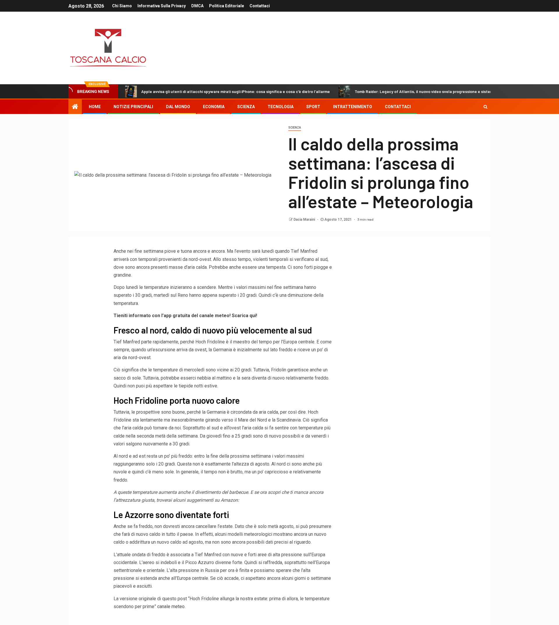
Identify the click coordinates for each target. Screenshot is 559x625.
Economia (213, 106)
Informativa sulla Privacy (161, 5)
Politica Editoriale (226, 5)
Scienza (294, 127)
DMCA (197, 5)
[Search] (485, 106)
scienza (246, 106)
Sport (313, 106)
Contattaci (260, 5)
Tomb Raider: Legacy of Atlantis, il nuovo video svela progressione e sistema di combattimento (442, 91)
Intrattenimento (352, 106)
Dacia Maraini (304, 219)
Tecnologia (280, 106)
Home (95, 106)
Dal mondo (178, 106)
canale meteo (171, 606)
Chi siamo (122, 5)
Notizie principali (133, 106)
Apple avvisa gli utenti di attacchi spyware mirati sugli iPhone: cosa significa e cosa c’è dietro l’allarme (235, 91)
